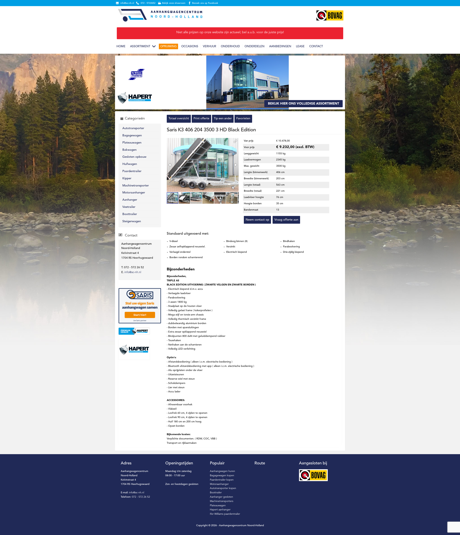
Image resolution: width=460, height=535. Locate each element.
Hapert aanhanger (220, 509)
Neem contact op (257, 219)
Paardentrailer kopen (222, 480)
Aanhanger (129, 199)
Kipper (126, 178)
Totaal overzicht (179, 118)
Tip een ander (223, 118)
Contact (316, 46)
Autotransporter (133, 128)
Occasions (189, 46)
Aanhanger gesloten (221, 497)
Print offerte (201, 118)
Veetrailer (128, 207)
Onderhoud (230, 46)
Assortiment (140, 46)
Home (120, 46)
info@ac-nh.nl (132, 272)
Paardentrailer (131, 171)
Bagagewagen (132, 135)
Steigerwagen (131, 221)
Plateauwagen (131, 142)
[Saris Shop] (140, 305)
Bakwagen (129, 149)
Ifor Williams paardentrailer (225, 514)
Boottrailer (129, 214)
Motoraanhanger (133, 192)
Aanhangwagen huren (222, 471)
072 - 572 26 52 (141, 497)
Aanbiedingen (280, 46)
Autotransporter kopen (223, 488)
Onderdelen (254, 46)
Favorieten (243, 118)
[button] (235, 141)
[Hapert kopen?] (140, 349)
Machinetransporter (135, 185)
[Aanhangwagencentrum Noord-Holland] (160, 15)
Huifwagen (129, 164)
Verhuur (209, 46)
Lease (300, 46)
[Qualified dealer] (140, 331)
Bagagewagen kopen (222, 475)
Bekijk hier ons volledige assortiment (303, 103)
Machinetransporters (221, 501)
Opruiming (168, 46)
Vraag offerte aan (286, 219)
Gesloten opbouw (134, 156)
